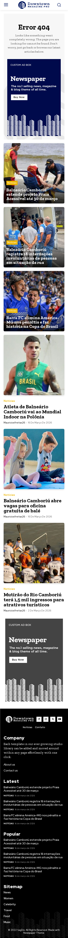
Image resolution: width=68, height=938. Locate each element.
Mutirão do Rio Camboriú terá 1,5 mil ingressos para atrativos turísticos (34, 600)
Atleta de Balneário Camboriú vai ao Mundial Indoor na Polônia (32, 412)
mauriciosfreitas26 (14, 422)
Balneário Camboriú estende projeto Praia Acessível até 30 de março (31, 789)
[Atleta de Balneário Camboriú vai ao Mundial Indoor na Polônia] (34, 365)
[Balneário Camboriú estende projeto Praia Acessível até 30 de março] (34, 173)
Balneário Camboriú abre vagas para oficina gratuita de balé (32, 506)
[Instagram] (45, 719)
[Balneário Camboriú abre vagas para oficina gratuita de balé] (34, 459)
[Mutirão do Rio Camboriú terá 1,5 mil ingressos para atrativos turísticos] (34, 553)
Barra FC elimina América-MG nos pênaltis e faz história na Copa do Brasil (32, 817)
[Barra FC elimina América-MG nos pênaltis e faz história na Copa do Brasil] (34, 301)
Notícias (12, 182)
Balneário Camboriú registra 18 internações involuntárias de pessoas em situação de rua (33, 803)
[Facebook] (39, 719)
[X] (52, 719)
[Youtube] (59, 719)
